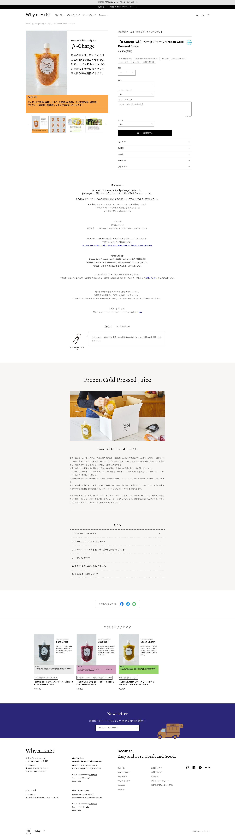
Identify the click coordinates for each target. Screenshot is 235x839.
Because (121, 785)
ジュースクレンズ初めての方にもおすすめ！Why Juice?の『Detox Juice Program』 (117, 245)
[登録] (136, 728)
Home (28, 24)
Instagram (93, 775)
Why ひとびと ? (124, 772)
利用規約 (154, 776)
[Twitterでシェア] (128, 604)
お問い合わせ (156, 772)
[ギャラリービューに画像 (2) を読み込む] (58, 124)
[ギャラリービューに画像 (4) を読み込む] (93, 124)
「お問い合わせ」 (150, 278)
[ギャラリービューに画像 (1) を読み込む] (40, 124)
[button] (59, 15)
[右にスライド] (105, 124)
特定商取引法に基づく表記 (162, 785)
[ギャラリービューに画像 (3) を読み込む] (76, 124)
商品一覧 (121, 768)
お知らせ (121, 789)
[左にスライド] (28, 124)
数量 (119, 68)
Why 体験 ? (122, 776)
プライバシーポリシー (160, 781)
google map (76, 781)
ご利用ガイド (156, 768)
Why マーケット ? (203, 831)
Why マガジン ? (124, 781)
